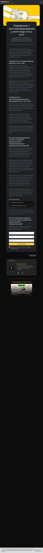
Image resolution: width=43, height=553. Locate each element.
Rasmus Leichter (12, 44)
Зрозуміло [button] (38, 550)
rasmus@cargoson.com (23, 213)
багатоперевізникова (18, 165)
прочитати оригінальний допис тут (14, 211)
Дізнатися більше (13, 550)
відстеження (18, 88)
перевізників (31, 108)
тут (4, 551)
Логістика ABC (33, 255)
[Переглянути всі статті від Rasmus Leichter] (11, 268)
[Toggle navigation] (40, 2)
